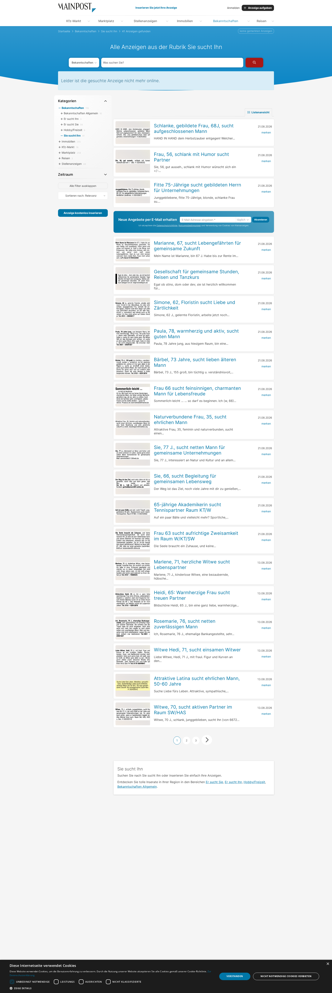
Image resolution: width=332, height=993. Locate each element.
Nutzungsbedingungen (189, 225)
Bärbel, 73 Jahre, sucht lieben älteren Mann (195, 362)
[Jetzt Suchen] (254, 62)
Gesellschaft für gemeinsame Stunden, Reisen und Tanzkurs (196, 274)
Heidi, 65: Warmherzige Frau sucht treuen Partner (192, 595)
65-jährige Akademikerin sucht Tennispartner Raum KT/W (187, 507)
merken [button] (266, 132)
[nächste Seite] (207, 740)
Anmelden (233, 7)
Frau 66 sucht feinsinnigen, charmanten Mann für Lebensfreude (197, 391)
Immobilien (185, 21)
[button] (111, 988)
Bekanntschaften (225, 21)
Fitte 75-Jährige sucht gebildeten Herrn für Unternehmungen (197, 187)
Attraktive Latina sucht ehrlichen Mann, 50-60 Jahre (197, 681)
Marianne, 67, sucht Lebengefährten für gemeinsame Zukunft (197, 245)
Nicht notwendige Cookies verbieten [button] (286, 976)
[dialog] (166, 976)
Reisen (261, 21)
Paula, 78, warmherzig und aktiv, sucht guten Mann (196, 333)
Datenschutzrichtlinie (167, 225)
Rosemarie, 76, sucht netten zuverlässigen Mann (184, 623)
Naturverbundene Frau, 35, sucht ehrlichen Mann (190, 419)
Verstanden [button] (235, 976)
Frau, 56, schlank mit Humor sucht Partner (191, 157)
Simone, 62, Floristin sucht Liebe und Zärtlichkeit (194, 305)
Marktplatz (106, 21)
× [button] (327, 963)
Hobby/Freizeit (254, 782)
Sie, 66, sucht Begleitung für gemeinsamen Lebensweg (185, 478)
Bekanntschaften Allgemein (137, 786)
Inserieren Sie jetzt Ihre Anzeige (156, 7)
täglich (241, 219)
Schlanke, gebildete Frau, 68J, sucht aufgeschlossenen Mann (194, 128)
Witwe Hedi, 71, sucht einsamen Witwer (197, 650)
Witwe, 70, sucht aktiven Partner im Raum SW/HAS (193, 709)
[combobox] (172, 62)
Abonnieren (260, 219)
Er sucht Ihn (233, 782)
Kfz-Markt (73, 21)
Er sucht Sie (214, 782)
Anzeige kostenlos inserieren (83, 213)
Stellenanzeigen (145, 21)
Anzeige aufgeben (260, 7)
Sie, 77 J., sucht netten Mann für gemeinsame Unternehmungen (189, 450)
